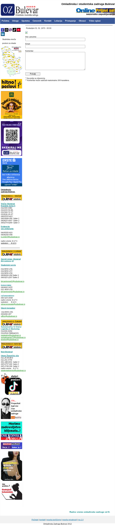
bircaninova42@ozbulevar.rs (12, 281)
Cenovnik (37, 21)
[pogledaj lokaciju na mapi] (11, 200)
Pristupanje (70, 21)
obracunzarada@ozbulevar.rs (13, 304)
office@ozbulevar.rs (9, 316)
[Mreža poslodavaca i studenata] (11, 76)
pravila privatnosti (69, 520)
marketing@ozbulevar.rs (11, 335)
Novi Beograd (7, 352)
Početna (5, 21)
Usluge (15, 21)
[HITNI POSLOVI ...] (11, 88)
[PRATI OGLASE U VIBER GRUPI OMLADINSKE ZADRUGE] (11, 155)
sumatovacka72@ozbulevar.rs (13, 337)
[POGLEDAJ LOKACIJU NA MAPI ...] (11, 255)
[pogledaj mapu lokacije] (11, 325)
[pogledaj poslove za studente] (11, 395)
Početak (35, 520)
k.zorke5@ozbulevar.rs (10, 237)
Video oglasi (95, 21)
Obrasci (82, 21)
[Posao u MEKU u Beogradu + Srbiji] (11, 118)
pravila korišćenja (54, 520)
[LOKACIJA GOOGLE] (11, 348)
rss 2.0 (81, 520)
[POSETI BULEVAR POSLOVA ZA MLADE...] (11, 448)
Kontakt (47, 21)
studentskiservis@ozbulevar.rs (13, 370)
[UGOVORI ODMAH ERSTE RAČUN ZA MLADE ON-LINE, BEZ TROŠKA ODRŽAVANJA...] (11, 186)
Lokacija (58, 21)
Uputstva (26, 21)
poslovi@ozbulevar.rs (10, 339)
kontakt (42, 520)
